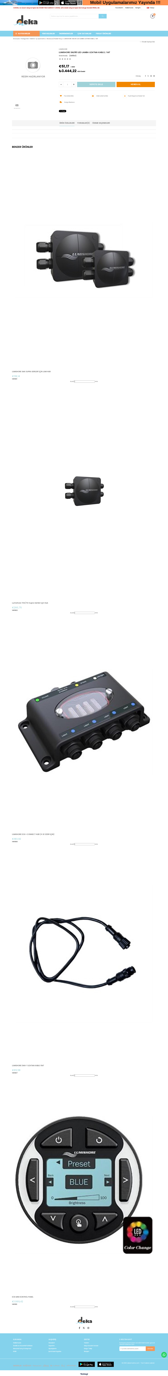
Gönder (150, 1349)
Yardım (86, 1343)
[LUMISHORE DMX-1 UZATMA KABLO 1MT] (84, 953)
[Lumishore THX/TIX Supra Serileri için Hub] (84, 491)
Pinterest (151, 76)
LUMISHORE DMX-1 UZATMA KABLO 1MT (28, 1065)
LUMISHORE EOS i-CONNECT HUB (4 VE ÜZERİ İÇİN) (33, 834)
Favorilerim (119, 8)
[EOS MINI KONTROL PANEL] (84, 1185)
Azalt (72, 381)
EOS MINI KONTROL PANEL (22, 1297)
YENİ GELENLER (48, 33)
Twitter (148, 76)
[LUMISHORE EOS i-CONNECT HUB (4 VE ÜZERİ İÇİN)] (84, 722)
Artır (96, 381)
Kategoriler (24, 33)
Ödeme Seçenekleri (101, 123)
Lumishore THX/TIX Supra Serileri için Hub (30, 603)
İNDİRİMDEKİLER (66, 33)
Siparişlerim (53, 1348)
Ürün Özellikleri (67, 123)
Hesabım (52, 1343)
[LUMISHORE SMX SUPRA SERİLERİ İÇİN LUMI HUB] (84, 259)
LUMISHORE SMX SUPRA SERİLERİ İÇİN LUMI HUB (31, 371)
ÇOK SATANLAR (84, 33)
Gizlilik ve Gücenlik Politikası (22, 1346)
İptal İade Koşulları (55, 1351)
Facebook (145, 76)
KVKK (14, 1351)
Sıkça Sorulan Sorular (91, 1346)
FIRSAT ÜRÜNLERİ (103, 33)
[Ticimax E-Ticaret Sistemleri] (84, 1374)
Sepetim (52, 1346)
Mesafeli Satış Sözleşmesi (22, 1348)
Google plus (154, 76)
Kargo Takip (88, 1348)
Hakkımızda (129, 8)
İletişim (138, 8)
